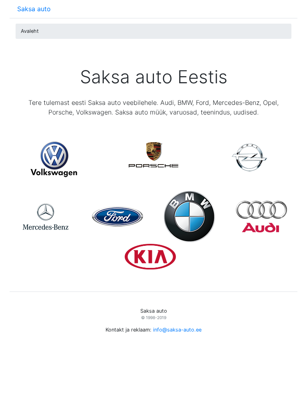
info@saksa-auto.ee (177, 330)
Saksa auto (34, 9)
